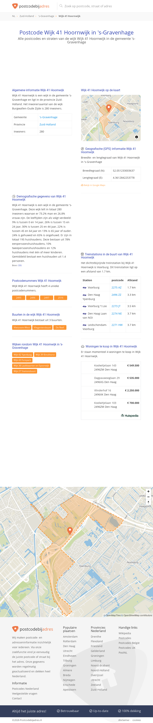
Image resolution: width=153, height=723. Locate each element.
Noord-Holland (100, 670)
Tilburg (67, 660)
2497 (46, 297)
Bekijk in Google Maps (94, 185)
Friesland (96, 646)
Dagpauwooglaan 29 (107, 378)
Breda (67, 675)
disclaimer (123, 720)
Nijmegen (69, 680)
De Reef (60, 327)
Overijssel (97, 675)
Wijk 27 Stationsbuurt (25, 371)
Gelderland (98, 651)
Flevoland (97, 641)
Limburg (96, 660)
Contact (17, 698)
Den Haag (69, 646)
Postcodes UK (127, 647)
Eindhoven (69, 655)
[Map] (111, 118)
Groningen (69, 665)
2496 (32, 297)
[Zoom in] (148, 491)
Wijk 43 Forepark (22, 360)
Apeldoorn (69, 689)
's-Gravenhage (48, 117)
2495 (18, 297)
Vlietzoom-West (22, 327)
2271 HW (117, 325)
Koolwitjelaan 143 (105, 365)
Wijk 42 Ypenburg (23, 354)
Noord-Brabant (100, 665)
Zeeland (96, 685)
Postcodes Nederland (25, 688)
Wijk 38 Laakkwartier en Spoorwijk (31, 365)
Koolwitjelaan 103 (105, 403)
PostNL (123, 652)
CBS (20, 265)
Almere (67, 670)
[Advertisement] (76, 62)
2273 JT (116, 306)
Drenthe (96, 636)
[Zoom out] (148, 496)
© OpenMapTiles (112, 615)
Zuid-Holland (48, 124)
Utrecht (67, 651)
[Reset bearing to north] (148, 502)
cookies (136, 720)
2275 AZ (116, 287)
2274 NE (117, 313)
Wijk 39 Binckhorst (45, 354)
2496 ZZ (116, 294)
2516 (60, 297)
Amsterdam (70, 636)
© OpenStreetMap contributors (136, 615)
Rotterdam (69, 641)
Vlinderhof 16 (102, 390)
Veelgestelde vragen (24, 693)
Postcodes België (129, 643)
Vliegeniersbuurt (42, 327)
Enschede (69, 685)
